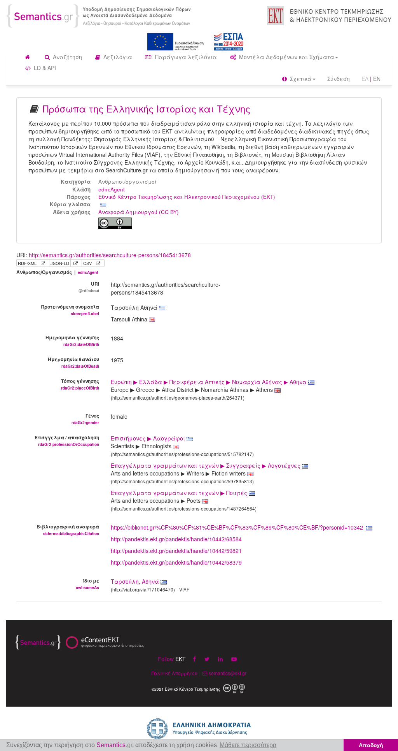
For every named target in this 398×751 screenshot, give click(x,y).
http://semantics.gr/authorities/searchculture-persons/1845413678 (110, 255)
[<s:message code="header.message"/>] (99, 15)
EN (377, 78)
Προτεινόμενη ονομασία (70, 309)
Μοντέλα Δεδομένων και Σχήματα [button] (285, 57)
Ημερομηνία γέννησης (72, 340)
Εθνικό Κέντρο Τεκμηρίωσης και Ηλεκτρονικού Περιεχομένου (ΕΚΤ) (186, 196)
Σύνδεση (338, 78)
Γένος (85, 418)
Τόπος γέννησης (80, 384)
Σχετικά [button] (300, 78)
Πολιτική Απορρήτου (174, 673)
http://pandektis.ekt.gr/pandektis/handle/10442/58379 (176, 562)
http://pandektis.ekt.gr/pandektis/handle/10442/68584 (176, 539)
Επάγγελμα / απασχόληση (67, 440)
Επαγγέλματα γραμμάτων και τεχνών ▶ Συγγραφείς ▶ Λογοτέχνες (206, 465)
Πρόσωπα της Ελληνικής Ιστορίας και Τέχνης (146, 108)
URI (89, 286)
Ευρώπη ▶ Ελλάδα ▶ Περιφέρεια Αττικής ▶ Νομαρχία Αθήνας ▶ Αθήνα (209, 382)
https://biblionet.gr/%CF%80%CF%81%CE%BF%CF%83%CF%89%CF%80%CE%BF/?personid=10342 (237, 527)
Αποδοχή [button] (371, 745)
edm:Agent (111, 189)
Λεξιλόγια (117, 57)
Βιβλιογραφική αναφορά (68, 529)
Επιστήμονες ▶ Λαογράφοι (149, 438)
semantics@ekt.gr (227, 673)
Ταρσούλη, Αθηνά (135, 581)
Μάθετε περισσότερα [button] (248, 745)
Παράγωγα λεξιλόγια (185, 57)
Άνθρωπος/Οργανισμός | (57, 272)
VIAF (184, 589)
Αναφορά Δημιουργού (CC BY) (138, 212)
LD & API (44, 68)
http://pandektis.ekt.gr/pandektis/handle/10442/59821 (176, 550)
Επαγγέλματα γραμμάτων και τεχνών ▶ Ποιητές (180, 493)
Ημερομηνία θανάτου (73, 362)
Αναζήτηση (66, 57)
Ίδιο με (87, 583)
